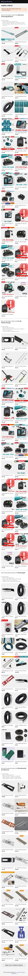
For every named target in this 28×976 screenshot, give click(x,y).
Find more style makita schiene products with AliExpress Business (11, 9)
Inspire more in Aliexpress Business (14, 965)
